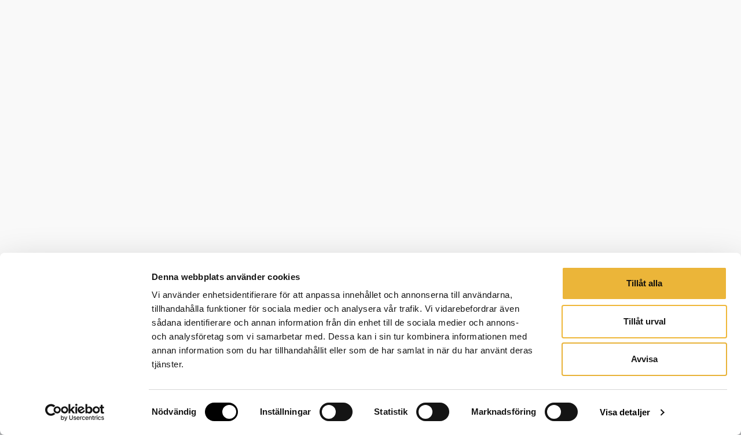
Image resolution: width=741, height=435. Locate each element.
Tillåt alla (644, 283)
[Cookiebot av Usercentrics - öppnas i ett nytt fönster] (75, 412)
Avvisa (644, 359)
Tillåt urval (644, 321)
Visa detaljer (625, 412)
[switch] (336, 412)
